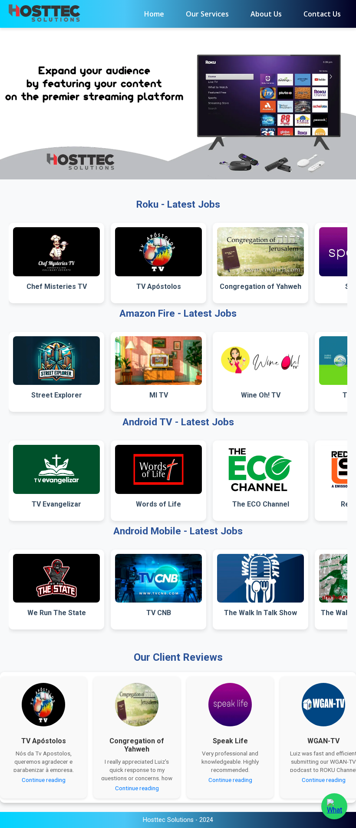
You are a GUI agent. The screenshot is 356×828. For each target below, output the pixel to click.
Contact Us (322, 14)
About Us (266, 14)
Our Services (207, 14)
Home (154, 14)
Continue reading (44, 779)
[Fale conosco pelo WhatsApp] (334, 806)
